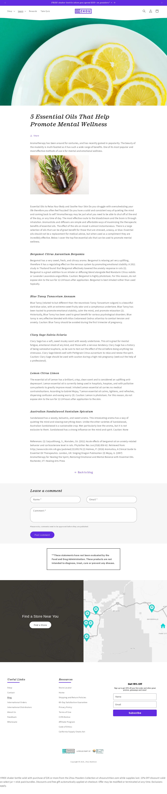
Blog (9, 697)
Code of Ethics (65, 726)
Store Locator (65, 687)
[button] (11, 11)
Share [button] (36, 135)
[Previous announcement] (5, 3)
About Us (11, 712)
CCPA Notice (64, 717)
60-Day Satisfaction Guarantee (73, 702)
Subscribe (135, 713)
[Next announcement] (162, 3)
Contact (11, 692)
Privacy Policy (65, 707)
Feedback (12, 717)
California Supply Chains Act (72, 731)
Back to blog (85, 472)
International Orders (17, 702)
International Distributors (19, 707)
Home (62, 692)
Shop (9, 687)
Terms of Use (65, 712)
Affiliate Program (67, 722)
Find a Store (40, 625)
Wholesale (12, 722)
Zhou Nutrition (91, 762)
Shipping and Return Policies (72, 697)
